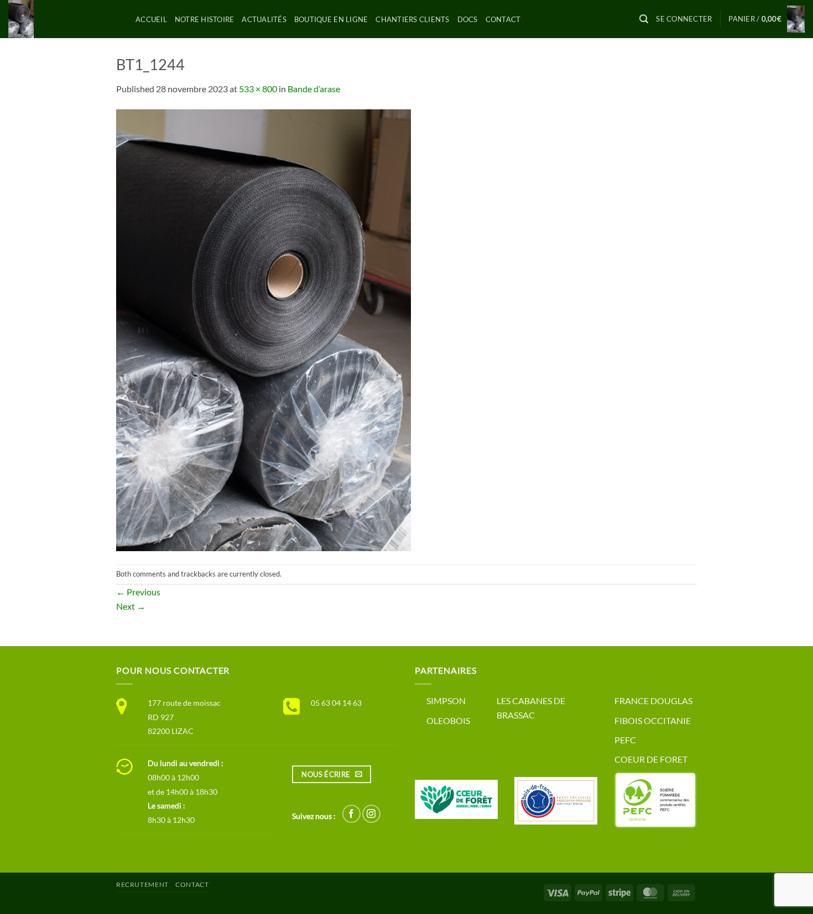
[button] (643, 19)
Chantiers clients (412, 19)
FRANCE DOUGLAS (653, 700)
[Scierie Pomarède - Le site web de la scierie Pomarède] (63, 19)
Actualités (264, 19)
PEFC (625, 740)
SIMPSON (446, 700)
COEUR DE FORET (650, 759)
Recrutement (142, 884)
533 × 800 (258, 88)
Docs (467, 19)
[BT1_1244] (263, 329)
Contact (503, 19)
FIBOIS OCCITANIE (652, 720)
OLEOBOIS (448, 720)
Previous (138, 592)
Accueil (151, 19)
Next (130, 606)
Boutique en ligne (331, 19)
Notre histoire (204, 19)
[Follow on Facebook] (351, 814)
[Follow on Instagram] (371, 814)
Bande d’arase (314, 88)
